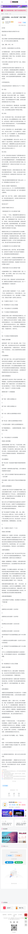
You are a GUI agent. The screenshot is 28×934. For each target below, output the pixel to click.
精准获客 (12, 918)
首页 (3, 13)
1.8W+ (14, 804)
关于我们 (20, 914)
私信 (25, 22)
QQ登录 (10, 862)
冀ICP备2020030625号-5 (15, 919)
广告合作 (15, 914)
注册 (19, 855)
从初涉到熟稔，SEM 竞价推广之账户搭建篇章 (14, 18)
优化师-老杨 (8, 22)
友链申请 (4, 914)
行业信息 (6, 13)
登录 (11, 855)
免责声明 (10, 914)
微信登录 (20, 862)
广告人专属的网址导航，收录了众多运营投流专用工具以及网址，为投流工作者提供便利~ (15, 10)
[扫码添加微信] (25, 918)
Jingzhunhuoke (19, 918)
